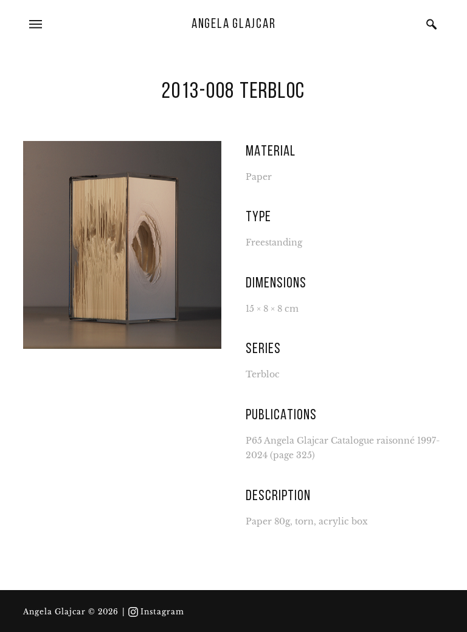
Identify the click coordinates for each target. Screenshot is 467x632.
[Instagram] (133, 612)
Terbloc (263, 374)
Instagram (162, 612)
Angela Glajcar (234, 25)
